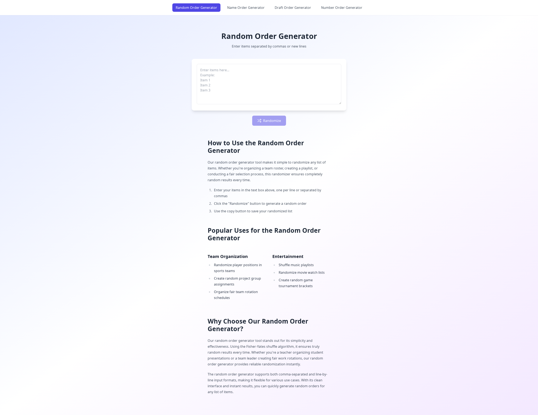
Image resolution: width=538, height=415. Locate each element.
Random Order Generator (196, 7)
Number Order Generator (341, 7)
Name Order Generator (246, 7)
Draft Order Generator (293, 7)
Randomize (272, 120)
